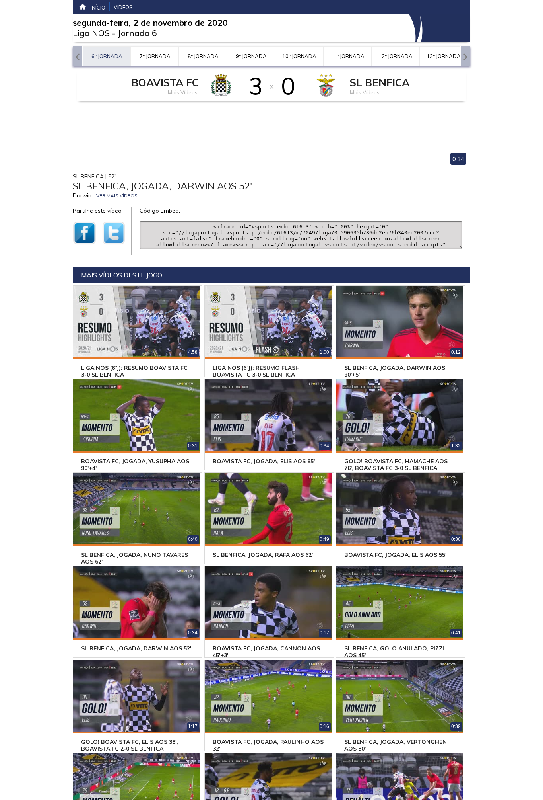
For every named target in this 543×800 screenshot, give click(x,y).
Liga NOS (91, 33)
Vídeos (123, 7)
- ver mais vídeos (115, 196)
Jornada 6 (137, 33)
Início (98, 7)
